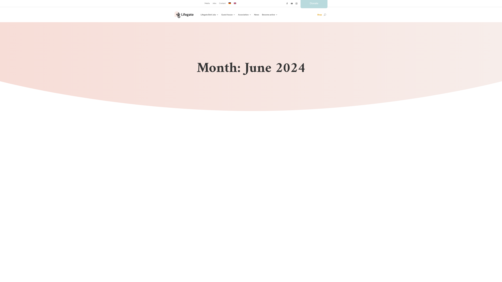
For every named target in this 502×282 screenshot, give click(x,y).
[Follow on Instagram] (296, 3)
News (256, 14)
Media (207, 3)
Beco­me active (268, 14)
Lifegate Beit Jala (208, 14)
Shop (319, 15)
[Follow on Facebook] (287, 3)
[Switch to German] (230, 3)
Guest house (227, 14)
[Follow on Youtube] (292, 3)
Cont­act (222, 3)
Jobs (214, 3)
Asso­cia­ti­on (243, 14)
